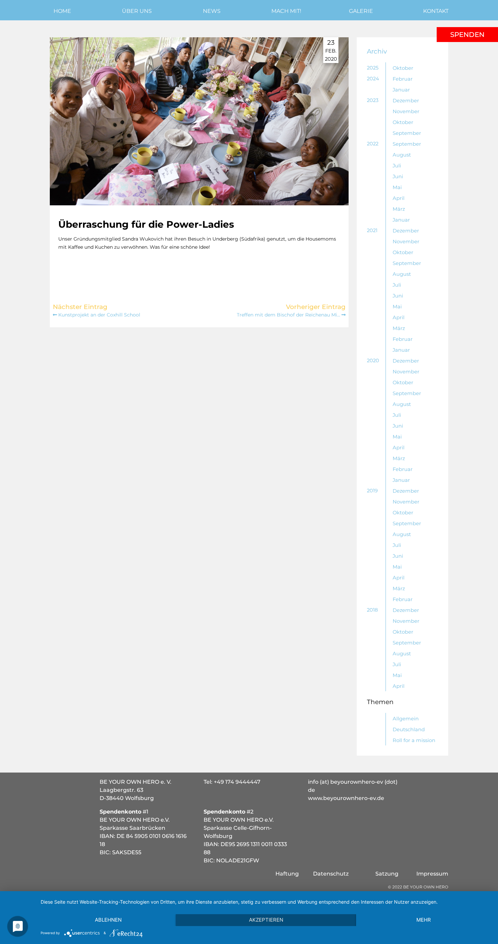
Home (62, 11)
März (399, 209)
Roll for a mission (414, 740)
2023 (372, 100)
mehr (423, 920)
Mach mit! (286, 11)
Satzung (386, 873)
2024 (373, 79)
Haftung (287, 873)
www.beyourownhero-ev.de (346, 798)
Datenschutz (331, 873)
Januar (401, 90)
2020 (373, 360)
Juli (397, 166)
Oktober (403, 68)
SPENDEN (467, 34)
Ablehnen (108, 920)
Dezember (406, 101)
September (407, 133)
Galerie (361, 11)
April (398, 198)
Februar (403, 79)
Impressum (432, 873)
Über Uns (137, 11)
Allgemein (406, 719)
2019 (372, 491)
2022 (372, 144)
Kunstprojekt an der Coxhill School (98, 315)
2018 (372, 610)
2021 (372, 230)
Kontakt (436, 11)
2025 (372, 68)
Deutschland (409, 729)
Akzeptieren (266, 920)
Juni (398, 176)
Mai (397, 187)
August (402, 155)
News (212, 11)
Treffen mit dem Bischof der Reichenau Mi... (289, 315)
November (406, 111)
